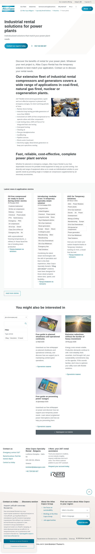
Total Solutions (43, 249)
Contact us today (9, 462)
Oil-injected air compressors (72, 228)
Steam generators (44, 226)
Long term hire (43, 208)
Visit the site (83, 522)
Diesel (19, 227)
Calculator (13, 338)
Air (22, 232)
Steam (47, 229)
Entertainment (72, 215)
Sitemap (72, 539)
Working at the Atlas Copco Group (50, 515)
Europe (40, 229)
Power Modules (78, 204)
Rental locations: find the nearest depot (12, 457)
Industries (32, 7)
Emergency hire (14, 232)
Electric (70, 212)
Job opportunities (49, 520)
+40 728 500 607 (40, 46)
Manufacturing (43, 235)
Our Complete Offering (65, 2)
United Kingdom (43, 211)
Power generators (74, 232)
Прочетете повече (44, 366)
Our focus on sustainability (48, 508)
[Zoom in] (65, 107)
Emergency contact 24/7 (11, 452)
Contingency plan (44, 232)
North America (18, 218)
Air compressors (14, 224)
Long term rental (43, 217)
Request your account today (58, 466)
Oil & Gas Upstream (44, 223)
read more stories (12, 293)
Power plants (21, 215)
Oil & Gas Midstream (45, 243)
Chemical (19, 212)
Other (51, 235)
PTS (10, 218)
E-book (20, 338)
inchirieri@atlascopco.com (35, 467)
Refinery (11, 212)
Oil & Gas (12, 227)
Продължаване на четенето (17, 250)
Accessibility (63, 539)
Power (80, 212)
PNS (19, 221)
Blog (7, 338)
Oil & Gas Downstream (45, 240)
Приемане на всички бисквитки (19, 541)
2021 (69, 204)
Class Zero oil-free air (16, 229)
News (53, 217)
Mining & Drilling (73, 218)
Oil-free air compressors (16, 209)
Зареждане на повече (64, 432)
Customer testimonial (16, 206)
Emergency (12, 221)
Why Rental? (62, 7)
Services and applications (47, 7)
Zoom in (77, 115)
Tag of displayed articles (46, 220)
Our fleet (23, 7)
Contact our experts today (16, 46)
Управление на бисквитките (47, 539)
